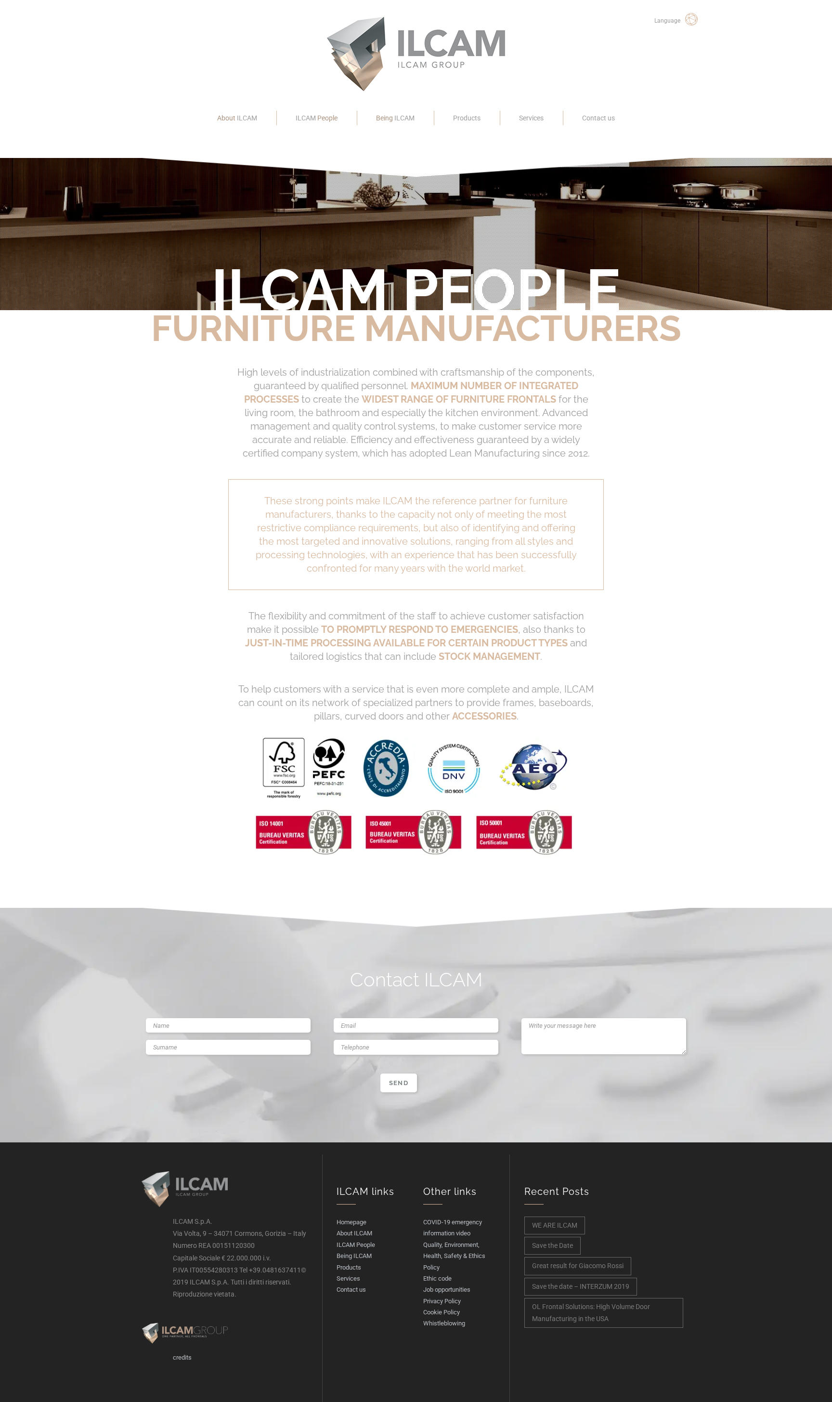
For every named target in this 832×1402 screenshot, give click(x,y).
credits (182, 1357)
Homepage (351, 1222)
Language (667, 20)
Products (467, 118)
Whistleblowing (444, 1323)
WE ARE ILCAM (554, 1225)
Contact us (598, 118)
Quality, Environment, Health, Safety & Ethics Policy (454, 1256)
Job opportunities (446, 1289)
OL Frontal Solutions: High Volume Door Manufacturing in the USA (591, 1313)
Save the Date (552, 1245)
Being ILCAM (354, 1255)
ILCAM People (356, 1244)
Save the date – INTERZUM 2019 (580, 1286)
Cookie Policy (441, 1312)
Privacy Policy (442, 1301)
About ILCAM (354, 1233)
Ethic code (437, 1278)
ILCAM (237, 118)
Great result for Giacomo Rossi (578, 1266)
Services (531, 118)
